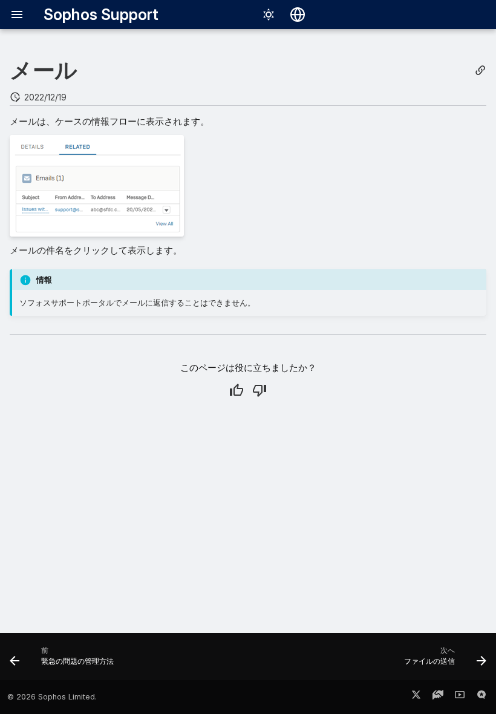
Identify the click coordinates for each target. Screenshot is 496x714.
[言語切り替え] (298, 14)
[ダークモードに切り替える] (268, 14)
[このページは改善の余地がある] (259, 390)
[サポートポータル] (438, 697)
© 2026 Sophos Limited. (52, 696)
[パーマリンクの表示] (480, 70)
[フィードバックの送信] (481, 697)
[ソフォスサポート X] (416, 697)
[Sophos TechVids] (459, 697)
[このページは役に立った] (236, 390)
